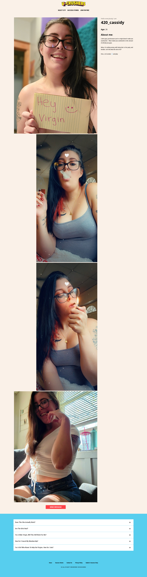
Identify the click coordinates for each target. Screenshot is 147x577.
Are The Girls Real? (21, 529)
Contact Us (69, 563)
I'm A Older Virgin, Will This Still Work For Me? (30, 535)
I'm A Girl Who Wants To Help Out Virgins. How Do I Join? (34, 547)
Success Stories (59, 563)
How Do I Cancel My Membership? (26, 541)
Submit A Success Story (92, 563)
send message (56, 507)
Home (50, 563)
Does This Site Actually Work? (25, 522)
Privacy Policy (78, 563)
